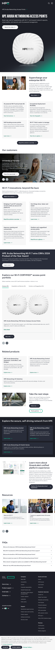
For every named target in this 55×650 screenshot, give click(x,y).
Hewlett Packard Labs (25, 589)
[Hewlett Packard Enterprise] (5, 3)
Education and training (43, 599)
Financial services (42, 607)
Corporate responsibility (26, 587)
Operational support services (27, 609)
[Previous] (3, 179)
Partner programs (42, 630)
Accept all (5, 647)
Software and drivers (25, 617)
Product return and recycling (27, 611)
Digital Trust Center (42, 597)
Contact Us (40, 594)
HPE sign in (40, 615)
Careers (22, 584)
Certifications (41, 625)
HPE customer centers (43, 613)
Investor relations (24, 596)
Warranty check (24, 619)
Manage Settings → (28, 647)
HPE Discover (41, 582)
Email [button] (5, 592)
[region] (27, 168)
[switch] (4, 608)
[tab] (5, 286)
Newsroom (40, 587)
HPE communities (42, 610)
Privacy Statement (7, 644)
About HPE (23, 579)
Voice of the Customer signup (44, 618)
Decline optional (16, 647)
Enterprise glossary (42, 605)
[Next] (7, 343)
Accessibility (23, 582)
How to (5, 584)
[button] (48, 3)
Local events (41, 584)
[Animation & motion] (5, 608)
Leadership (23, 599)
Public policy (24, 601)
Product (6, 588)
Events (39, 579)
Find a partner (41, 628)
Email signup (41, 602)
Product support (24, 614)
